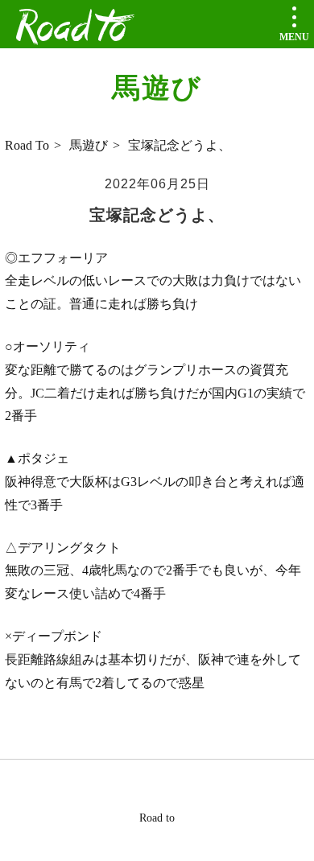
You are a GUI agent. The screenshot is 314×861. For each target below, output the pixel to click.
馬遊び (88, 145)
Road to (71, 28)
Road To (25, 145)
